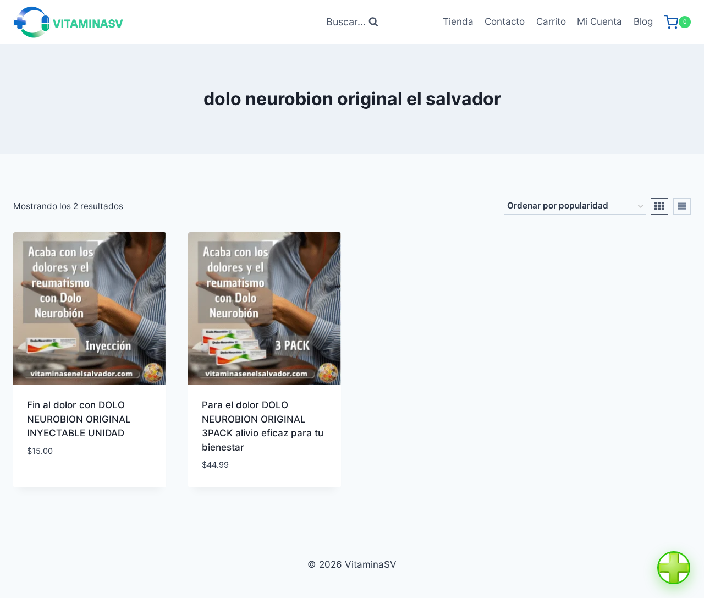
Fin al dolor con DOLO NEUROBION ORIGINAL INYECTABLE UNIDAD (79, 418)
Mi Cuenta (599, 21)
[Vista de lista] (682, 206)
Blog (643, 21)
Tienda (458, 21)
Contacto (505, 21)
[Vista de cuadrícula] (659, 206)
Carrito (551, 21)
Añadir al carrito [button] (68, 483)
